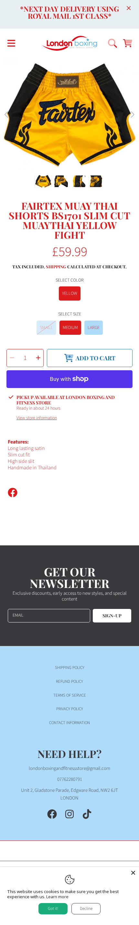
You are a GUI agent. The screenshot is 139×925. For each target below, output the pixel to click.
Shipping (56, 266)
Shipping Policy (69, 668)
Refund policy (69, 681)
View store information (36, 418)
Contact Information (69, 723)
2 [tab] (64, 155)
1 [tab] (55, 155)
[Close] (129, 8)
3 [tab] (74, 155)
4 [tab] (84, 155)
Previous (7, 115)
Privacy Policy (69, 709)
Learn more (57, 897)
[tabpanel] (69, 115)
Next (132, 115)
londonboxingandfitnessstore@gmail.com (69, 768)
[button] (11, 43)
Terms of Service (69, 695)
